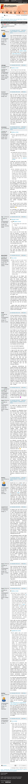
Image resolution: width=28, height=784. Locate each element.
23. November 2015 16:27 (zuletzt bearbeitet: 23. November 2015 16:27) (17, 31)
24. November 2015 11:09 (15, 718)
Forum (7, 11)
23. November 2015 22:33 (15, 312)
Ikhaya (15, 11)
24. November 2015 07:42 (15, 387)
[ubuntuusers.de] (9, 7)
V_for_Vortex (4, 387)
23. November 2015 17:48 (15, 216)
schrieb (16, 68)
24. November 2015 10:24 (15, 588)
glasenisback (4, 255)
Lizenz (2, 778)
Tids (2, 217)
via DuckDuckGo (24, 15)
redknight (3, 65)
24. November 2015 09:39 (15, 507)
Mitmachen (24, 11)
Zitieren (24, 30)
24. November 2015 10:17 (15, 563)
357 (5, 320)
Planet (19, 11)
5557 (6, 407)
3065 (6, 224)
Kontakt (5, 778)
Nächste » (24, 24)
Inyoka (6, 773)
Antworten (4, 27)
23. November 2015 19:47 (15, 255)
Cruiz (2, 400)
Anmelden (20, 2)
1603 (6, 262)
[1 (21, 484)
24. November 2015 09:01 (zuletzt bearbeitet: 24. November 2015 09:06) (17, 401)
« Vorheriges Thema (14, 767)
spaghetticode (4, 507)
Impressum (14, 778)
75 (5, 511)
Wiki (11, 11)
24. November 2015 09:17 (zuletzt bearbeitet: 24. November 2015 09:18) (17, 479)
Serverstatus (19, 778)
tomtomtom (4, 127)
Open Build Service (16, 53)
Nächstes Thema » (23, 767)
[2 (10, 494)
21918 (6, 75)
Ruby (18, 492)
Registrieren (25, 2)
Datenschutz (9, 778)
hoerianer (3, 92)
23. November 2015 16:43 (15, 91)
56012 (6, 137)
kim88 (2, 312)
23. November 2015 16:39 (15, 65)
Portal (2, 11)
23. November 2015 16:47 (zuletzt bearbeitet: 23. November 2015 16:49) (17, 128)
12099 (6, 396)
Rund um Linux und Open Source (16, 19)
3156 (6, 96)
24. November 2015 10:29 (15, 693)
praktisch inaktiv (22, 51)
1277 (6, 41)
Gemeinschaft (6, 19)
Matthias (3, 30)
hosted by (3, 1)
